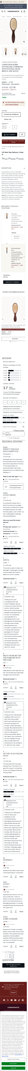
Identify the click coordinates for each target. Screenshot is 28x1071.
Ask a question (15, 84)
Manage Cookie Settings (13, 1059)
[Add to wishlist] (22, 134)
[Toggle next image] (25, 31)
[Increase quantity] (14, 127)
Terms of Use (5, 1056)
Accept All (13, 1068)
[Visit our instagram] (11, 1000)
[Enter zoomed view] (24, 41)
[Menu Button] (1, 11)
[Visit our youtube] (15, 1000)
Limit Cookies (13, 1063)
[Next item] (24, 319)
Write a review (6, 84)
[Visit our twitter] (8, 1000)
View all (23, 93)
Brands (9, 16)
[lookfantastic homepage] (13, 11)
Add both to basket (12, 282)
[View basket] (24, 11)
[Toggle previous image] (1, 31)
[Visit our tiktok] (19, 1000)
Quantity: (5, 123)
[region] (13, 1041)
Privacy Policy (18, 1054)
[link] (21, 11)
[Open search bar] (4, 11)
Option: (4, 110)
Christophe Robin (17, 16)
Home (3, 16)
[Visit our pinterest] (23, 1000)
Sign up (13, 992)
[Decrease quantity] (4, 127)
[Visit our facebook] (4, 1000)
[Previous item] (3, 319)
